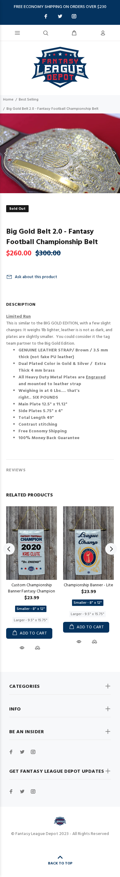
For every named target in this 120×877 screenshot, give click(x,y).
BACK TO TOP (60, 863)
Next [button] (114, 153)
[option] (60, 153)
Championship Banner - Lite (88, 585)
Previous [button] (6, 153)
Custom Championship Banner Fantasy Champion (31, 588)
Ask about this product (36, 277)
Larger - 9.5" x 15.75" (30, 620)
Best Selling (28, 100)
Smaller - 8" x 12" (31, 609)
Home (8, 100)
